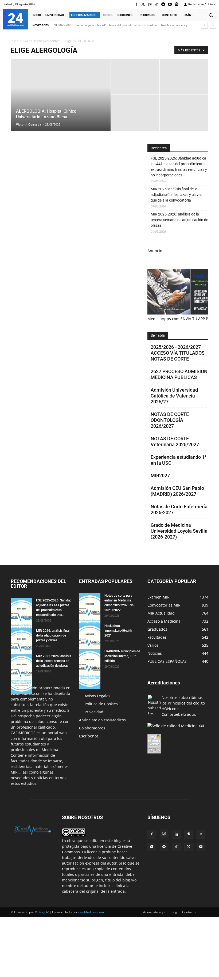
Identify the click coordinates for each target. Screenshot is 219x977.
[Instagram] (149, 4)
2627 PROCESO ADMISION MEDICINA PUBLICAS (179, 374)
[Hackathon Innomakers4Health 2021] (89, 643)
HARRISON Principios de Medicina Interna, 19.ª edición (122, 656)
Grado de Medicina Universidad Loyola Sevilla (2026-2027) (179, 531)
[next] (213, 25)
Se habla (158, 335)
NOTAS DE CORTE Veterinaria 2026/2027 (175, 441)
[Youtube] (170, 4)
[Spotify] (176, 4)
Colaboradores (92, 727)
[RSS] (201, 834)
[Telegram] (163, 4)
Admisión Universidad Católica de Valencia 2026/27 (174, 395)
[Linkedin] (176, 834)
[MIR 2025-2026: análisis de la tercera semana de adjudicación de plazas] (21, 674)
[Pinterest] (188, 834)
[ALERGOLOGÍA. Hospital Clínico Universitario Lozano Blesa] (61, 102)
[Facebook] (136, 4)
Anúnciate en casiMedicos (102, 719)
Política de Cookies (101, 703)
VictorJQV (42, 912)
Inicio (14, 41)
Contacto (188, 912)
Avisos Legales (97, 695)
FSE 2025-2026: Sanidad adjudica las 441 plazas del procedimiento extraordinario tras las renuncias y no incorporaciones (179, 166)
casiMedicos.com (91, 912)
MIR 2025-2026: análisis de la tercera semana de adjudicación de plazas (179, 220)
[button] (210, 15)
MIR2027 (160, 475)
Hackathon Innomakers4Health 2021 (118, 630)
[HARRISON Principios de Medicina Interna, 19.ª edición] (89, 669)
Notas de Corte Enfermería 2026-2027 (179, 509)
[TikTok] (176, 847)
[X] (188, 847)
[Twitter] (143, 4)
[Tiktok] (156, 4)
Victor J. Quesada (28, 124)
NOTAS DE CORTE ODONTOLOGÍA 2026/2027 (170, 420)
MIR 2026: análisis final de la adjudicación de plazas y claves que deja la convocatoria (176, 194)
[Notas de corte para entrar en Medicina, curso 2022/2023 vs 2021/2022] (89, 613)
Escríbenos (89, 736)
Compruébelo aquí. (179, 714)
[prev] (204, 25)
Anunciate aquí (154, 912)
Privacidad (94, 711)
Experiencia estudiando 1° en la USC (178, 460)
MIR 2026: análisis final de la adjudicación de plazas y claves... (52, 635)
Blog (173, 912)
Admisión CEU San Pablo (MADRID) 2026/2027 (177, 491)
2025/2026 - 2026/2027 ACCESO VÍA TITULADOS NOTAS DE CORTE (178, 353)
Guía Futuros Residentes (42, 41)
